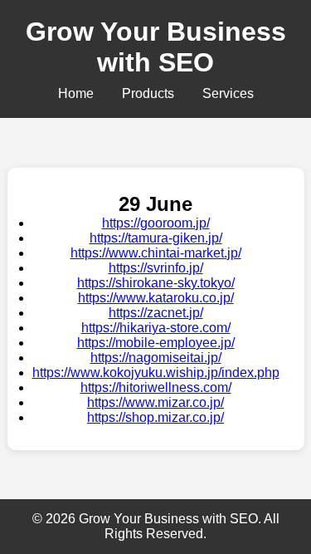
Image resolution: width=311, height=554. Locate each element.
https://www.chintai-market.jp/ (155, 253)
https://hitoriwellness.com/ (155, 387)
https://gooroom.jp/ (156, 223)
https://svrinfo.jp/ (156, 268)
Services (228, 93)
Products (148, 93)
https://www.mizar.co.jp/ (155, 402)
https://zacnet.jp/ (156, 313)
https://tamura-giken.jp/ (156, 238)
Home (76, 93)
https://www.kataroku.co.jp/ (156, 298)
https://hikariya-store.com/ (156, 328)
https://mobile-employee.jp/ (156, 343)
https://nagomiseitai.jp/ (155, 358)
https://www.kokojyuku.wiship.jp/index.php (155, 372)
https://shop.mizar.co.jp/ (155, 417)
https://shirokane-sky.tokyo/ (156, 283)
